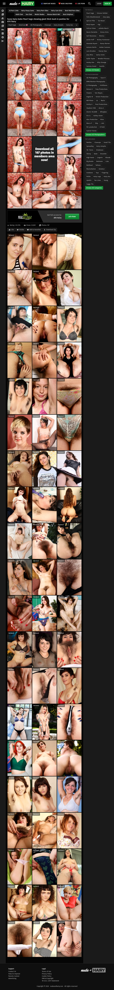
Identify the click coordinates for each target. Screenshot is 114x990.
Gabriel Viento (91, 131)
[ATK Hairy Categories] (2, 26)
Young (106, 180)
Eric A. (88, 116)
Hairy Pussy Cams (27, 11)
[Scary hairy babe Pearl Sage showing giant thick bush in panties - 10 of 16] (19, 154)
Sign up (107, 4)
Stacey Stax (103, 51)
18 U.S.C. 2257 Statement (50, 981)
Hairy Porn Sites (42, 11)
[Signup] (2, 33)
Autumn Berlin (91, 47)
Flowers (89, 93)
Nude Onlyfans (65, 3)
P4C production (91, 127)
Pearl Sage (12, 25)
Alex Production (92, 119)
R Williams (103, 85)
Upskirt (88, 180)
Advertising (12, 978)
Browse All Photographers (95, 135)
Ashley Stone (98, 116)
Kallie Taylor (90, 59)
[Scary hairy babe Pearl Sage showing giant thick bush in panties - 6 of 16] (69, 91)
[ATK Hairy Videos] (2, 14)
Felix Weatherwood (93, 17)
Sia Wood (101, 21)
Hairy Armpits (58, 25)
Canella (101, 66)
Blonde (107, 158)
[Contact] (2, 41)
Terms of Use (46, 971)
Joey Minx (89, 55)
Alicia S (101, 108)
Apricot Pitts (90, 21)
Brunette (103, 154)
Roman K (89, 89)
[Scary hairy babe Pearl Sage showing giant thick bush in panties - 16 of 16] (69, 200)
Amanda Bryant (91, 43)
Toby (96, 123)
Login (99, 4)
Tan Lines (97, 180)
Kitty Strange (101, 62)
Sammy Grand (91, 66)
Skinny (88, 154)
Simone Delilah (102, 13)
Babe (96, 154)
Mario (103, 100)
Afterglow (103, 112)
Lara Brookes (91, 51)
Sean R (103, 78)
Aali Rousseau (91, 36)
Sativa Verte (100, 55)
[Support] (2, 37)
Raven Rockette (91, 32)
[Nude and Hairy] (21, 3)
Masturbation (91, 169)
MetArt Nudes (39, 14)
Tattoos (98, 165)
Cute (107, 161)
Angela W (89, 97)
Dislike (21, 230)
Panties (89, 142)
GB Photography (36, 25)
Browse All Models (92, 70)
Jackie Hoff (90, 40)
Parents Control (13, 976)
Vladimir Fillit (91, 108)
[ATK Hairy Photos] (2, 11)
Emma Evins (104, 32)
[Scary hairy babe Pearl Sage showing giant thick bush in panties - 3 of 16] (69, 64)
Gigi (99, 25)
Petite (88, 176)
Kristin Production (102, 97)
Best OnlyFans (68, 14)
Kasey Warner (105, 43)
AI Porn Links (13, 11)
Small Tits (107, 142)
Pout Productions (101, 104)
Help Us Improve (14, 974)
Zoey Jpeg (106, 17)
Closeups (48, 25)
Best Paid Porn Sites (72, 11)
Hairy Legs (97, 176)
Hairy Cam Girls (56, 11)
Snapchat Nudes (49, 4)
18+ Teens (89, 150)
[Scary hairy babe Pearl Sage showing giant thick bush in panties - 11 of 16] (69, 145)
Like (12, 230)
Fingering (105, 173)
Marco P (89, 123)
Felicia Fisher (91, 28)
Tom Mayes (99, 93)
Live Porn (81, 4)
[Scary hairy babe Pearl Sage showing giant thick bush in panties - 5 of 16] (44, 82)
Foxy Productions (101, 89)
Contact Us (12, 971)
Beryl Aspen (90, 25)
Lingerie (100, 158)
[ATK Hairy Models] (2, 18)
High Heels (90, 158)
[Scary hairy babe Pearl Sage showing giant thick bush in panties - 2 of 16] (44, 46)
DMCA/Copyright (47, 978)
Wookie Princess (104, 59)
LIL (97, 100)
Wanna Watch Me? (53, 14)
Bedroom (99, 161)
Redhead (89, 165)
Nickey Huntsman (103, 40)
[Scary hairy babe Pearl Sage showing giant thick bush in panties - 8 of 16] (44, 118)
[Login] (2, 30)
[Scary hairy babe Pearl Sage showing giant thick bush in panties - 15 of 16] (44, 200)
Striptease (99, 150)
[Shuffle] (76, 20)
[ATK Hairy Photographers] (2, 22)
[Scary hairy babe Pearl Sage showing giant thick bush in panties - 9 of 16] (69, 118)
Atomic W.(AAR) (91, 112)
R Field (102, 127)
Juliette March (104, 28)
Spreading (90, 146)
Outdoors (89, 173)
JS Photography (91, 85)
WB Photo (89, 100)
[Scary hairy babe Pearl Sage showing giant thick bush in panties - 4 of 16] (19, 82)
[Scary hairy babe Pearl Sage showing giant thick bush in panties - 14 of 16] (44, 181)
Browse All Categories (94, 188)
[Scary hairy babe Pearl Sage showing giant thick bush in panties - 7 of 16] (19, 118)
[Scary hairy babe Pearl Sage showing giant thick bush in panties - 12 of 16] (69, 172)
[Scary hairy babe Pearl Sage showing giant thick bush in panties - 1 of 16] (19, 46)
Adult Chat (19, 14)
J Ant (102, 123)
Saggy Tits (90, 184)
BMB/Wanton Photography (95, 82)
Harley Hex (90, 62)
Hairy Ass (69, 25)
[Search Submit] (89, 3)
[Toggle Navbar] (4, 3)
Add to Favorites (35, 230)
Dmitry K (89, 104)
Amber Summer (104, 47)
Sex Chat (29, 14)
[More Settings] (80, 20)
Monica (101, 36)
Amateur (102, 169)
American (22, 25)
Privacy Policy (47, 974)
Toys (97, 173)
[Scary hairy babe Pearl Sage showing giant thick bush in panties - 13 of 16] (19, 190)
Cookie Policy (46, 976)
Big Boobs (90, 161)
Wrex (102, 119)
